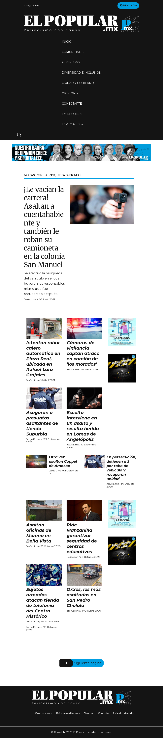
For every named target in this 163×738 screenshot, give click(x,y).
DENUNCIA (129, 5)
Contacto (103, 713)
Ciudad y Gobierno (78, 83)
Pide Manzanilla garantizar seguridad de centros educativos (82, 538)
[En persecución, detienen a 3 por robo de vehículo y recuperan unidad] (94, 461)
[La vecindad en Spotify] (122, 331)
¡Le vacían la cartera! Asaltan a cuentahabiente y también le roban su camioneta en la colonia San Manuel (44, 227)
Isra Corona (73, 610)
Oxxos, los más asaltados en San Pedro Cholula (84, 597)
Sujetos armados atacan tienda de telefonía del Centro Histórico (42, 603)
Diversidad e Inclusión (81, 72)
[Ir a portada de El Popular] (81, 23)
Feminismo (71, 62)
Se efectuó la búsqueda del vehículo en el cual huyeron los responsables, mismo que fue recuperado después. (44, 283)
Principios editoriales (68, 713)
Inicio (67, 41)
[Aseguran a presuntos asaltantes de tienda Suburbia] (44, 398)
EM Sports (70, 114)
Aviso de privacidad (124, 713)
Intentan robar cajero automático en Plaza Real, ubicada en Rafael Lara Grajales (43, 359)
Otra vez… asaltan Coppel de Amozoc (63, 461)
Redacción (72, 556)
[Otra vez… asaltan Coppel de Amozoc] (36, 461)
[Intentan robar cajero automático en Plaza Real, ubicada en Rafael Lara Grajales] (44, 328)
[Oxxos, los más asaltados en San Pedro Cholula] (84, 575)
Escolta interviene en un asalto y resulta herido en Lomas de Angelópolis (83, 426)
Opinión (69, 93)
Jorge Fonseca (34, 439)
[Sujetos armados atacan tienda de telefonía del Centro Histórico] (44, 575)
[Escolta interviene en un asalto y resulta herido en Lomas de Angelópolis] (84, 398)
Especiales (71, 124)
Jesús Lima (30, 299)
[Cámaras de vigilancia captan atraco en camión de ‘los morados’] (84, 328)
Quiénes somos (43, 713)
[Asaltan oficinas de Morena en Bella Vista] (44, 510)
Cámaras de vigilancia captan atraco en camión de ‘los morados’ (83, 353)
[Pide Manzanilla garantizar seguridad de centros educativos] (84, 510)
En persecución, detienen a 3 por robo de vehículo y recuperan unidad (121, 468)
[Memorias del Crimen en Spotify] (122, 368)
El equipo (88, 713)
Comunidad (71, 52)
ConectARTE (72, 103)
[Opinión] (81, 152)
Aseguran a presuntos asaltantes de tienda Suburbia (42, 423)
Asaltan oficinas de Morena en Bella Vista (38, 533)
